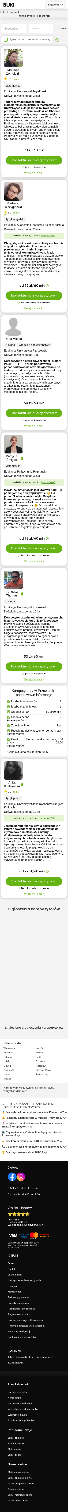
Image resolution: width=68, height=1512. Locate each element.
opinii (20, 1224)
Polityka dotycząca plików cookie (26, 1320)
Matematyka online (18, 1472)
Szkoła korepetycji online (21, 1420)
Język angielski (16, 1437)
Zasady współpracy (18, 1303)
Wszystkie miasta (17, 1414)
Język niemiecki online (20, 1494)
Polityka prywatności (19, 1297)
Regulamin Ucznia (18, 1314)
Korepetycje (14, 1397)
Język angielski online (20, 1477)
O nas (11, 1263)
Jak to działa (15, 1274)
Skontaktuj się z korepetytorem (34, 160)
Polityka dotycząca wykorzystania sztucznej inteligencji (26, 1328)
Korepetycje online (18, 1392)
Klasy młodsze (16, 1443)
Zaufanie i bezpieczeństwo (22, 1337)
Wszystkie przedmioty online (23, 1409)
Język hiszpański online (21, 1483)
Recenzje (13, 1286)
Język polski (14, 1454)
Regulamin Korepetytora (21, 1308)
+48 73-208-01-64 (23, 1188)
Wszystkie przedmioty (20, 1403)
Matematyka (14, 1449)
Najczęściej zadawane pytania (24, 1280)
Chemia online (16, 1489)
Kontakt (12, 1269)
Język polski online (18, 1500)
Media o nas (14, 1291)
